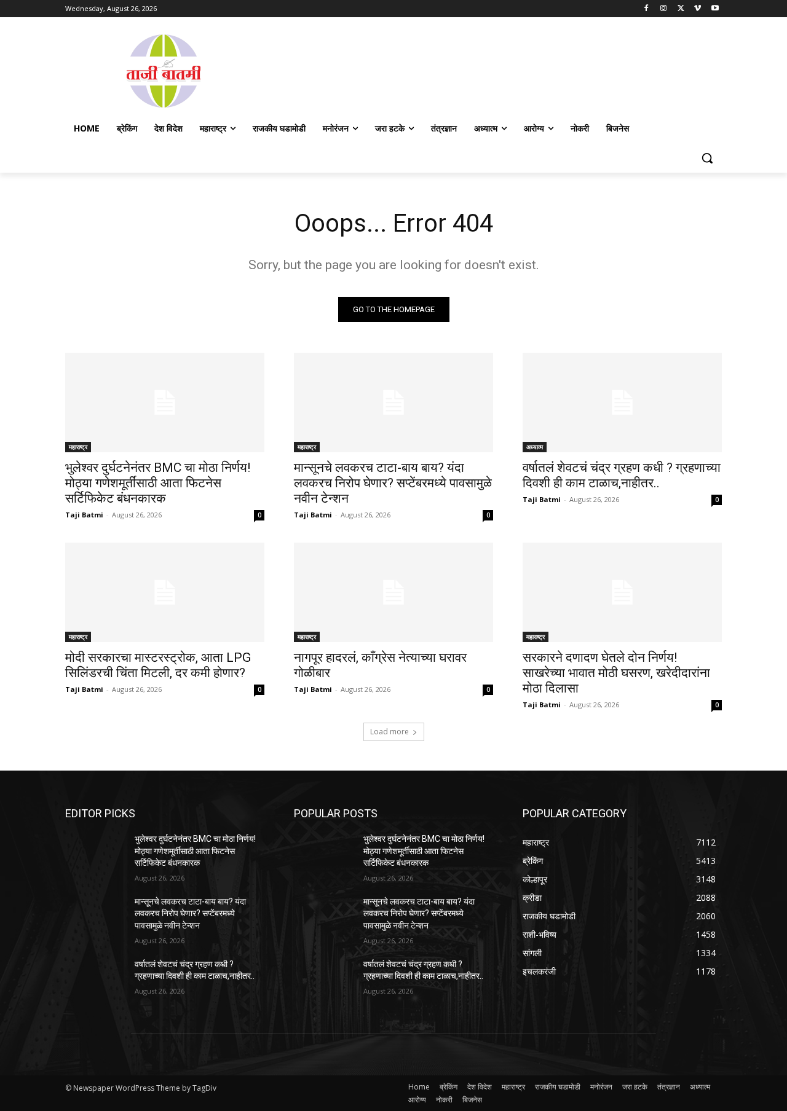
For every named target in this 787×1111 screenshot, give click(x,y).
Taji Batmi (84, 514)
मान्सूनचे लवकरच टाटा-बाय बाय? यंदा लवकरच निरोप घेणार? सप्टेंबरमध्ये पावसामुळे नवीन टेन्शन (393, 483)
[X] (681, 9)
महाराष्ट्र (78, 446)
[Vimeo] (697, 9)
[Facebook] (646, 9)
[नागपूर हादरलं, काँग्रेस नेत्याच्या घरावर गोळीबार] (393, 592)
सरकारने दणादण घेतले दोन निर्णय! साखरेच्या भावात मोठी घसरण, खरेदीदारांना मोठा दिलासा (616, 673)
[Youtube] (715, 9)
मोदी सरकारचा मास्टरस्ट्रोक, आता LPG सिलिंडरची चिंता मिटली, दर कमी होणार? (158, 665)
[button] (707, 158)
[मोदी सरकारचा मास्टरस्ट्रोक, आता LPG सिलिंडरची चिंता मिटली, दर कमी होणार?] (164, 592)
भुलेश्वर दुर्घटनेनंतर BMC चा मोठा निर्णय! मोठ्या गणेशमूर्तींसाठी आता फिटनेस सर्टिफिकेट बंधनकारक (157, 483)
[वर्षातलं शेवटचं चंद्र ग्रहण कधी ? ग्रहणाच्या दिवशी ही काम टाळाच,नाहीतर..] (622, 402)
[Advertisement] (492, 70)
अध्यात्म (534, 446)
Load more (389, 731)
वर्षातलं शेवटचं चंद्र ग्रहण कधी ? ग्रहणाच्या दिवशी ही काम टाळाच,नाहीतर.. (622, 475)
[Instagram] (664, 9)
